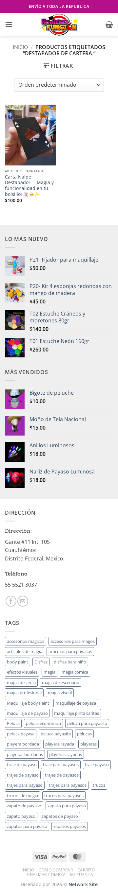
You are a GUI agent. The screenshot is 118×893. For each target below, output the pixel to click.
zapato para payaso (67, 806)
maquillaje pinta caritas (76, 713)
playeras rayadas (65, 754)
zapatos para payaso (27, 826)
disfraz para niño (70, 662)
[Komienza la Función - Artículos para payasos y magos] (59, 24)
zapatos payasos (69, 826)
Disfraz (41, 662)
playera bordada (23, 744)
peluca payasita (56, 734)
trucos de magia (22, 796)
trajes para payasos (68, 785)
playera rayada (59, 744)
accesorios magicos (25, 641)
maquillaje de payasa (75, 703)
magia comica (75, 672)
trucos (99, 785)
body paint (17, 662)
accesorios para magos (72, 641)
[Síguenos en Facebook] (11, 601)
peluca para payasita (87, 723)
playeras (88, 744)
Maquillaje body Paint (28, 703)
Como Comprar (56, 870)
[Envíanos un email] (22, 601)
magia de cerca (21, 682)
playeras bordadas (25, 754)
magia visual (60, 693)
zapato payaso (21, 816)
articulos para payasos (70, 651)
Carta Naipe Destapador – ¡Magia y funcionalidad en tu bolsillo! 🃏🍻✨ (29, 185)
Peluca (13, 723)
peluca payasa (20, 734)
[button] (9, 24)
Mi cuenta (81, 874)
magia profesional (24, 693)
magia (49, 672)
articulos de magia (24, 651)
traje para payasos (61, 764)
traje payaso (97, 764)
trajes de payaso (23, 775)
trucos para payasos (64, 796)
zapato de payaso (24, 806)
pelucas (84, 734)
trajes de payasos (62, 775)
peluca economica (43, 723)
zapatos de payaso (60, 816)
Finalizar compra (46, 874)
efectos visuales (22, 672)
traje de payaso (22, 764)
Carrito (86, 870)
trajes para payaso (25, 785)
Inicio (20, 47)
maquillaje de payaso (27, 713)
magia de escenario (60, 682)
